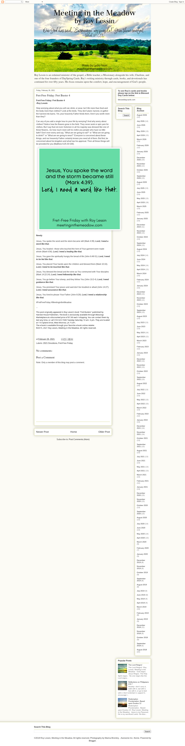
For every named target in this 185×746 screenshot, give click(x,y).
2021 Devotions (50, 343)
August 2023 (142, 316)
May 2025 (141, 198)
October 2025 (142, 170)
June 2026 (141, 125)
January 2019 (142, 619)
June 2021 (141, 461)
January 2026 (142, 152)
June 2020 (141, 528)
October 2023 (142, 304)
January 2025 (142, 219)
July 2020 (140, 524)
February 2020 (143, 548)
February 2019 (143, 613)
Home (73, 431)
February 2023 (143, 347)
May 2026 (141, 131)
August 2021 (142, 451)
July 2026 (140, 121)
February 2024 (143, 280)
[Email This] (62, 339)
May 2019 (141, 599)
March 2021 (141, 475)
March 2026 (141, 139)
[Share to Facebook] (69, 339)
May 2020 (141, 534)
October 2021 (142, 438)
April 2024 (141, 269)
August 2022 (142, 383)
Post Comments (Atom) (79, 439)
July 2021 (140, 457)
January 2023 (142, 353)
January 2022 (142, 420)
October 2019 (142, 572)
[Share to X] (67, 339)
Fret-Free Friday (65, 343)
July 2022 (140, 390)
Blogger (92, 741)
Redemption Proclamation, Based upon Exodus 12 (136, 701)
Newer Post (42, 431)
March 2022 (141, 408)
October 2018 (142, 637)
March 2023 (141, 341)
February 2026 (143, 145)
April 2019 (141, 603)
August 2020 (142, 518)
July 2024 (140, 255)
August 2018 (142, 650)
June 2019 (141, 595)
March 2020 (141, 542)
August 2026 (142, 115)
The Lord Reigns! (135, 665)
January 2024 (142, 286)
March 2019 (141, 607)
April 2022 (141, 404)
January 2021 (142, 487)
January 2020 (142, 554)
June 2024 (141, 259)
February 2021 (143, 481)
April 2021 (141, 471)
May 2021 (141, 467)
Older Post (104, 431)
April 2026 (141, 135)
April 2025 (141, 202)
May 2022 (141, 400)
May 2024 (141, 265)
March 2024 (141, 273)
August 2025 (142, 182)
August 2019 (142, 585)
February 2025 (143, 212)
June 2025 (141, 192)
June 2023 (141, 326)
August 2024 (142, 249)
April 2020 (141, 538)
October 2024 (142, 237)
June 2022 (141, 393)
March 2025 (141, 206)
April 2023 (141, 337)
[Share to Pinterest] (72, 339)
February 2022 (143, 414)
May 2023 (141, 332)
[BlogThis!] (64, 339)
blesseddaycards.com (126, 100)
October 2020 (142, 505)
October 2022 (142, 371)
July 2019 (140, 591)
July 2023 (140, 322)
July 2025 (140, 188)
